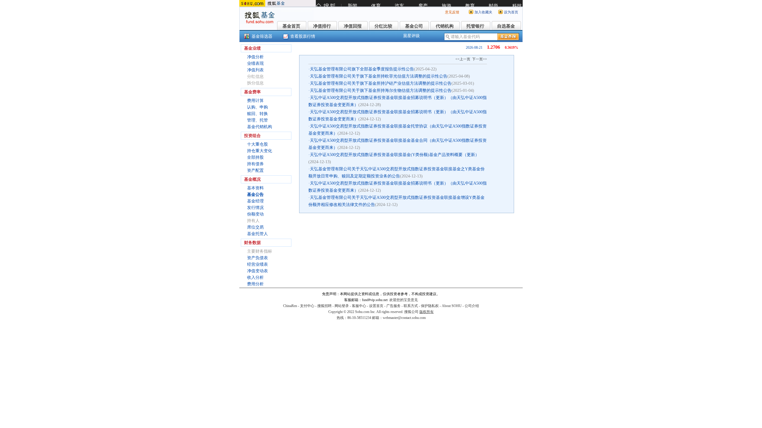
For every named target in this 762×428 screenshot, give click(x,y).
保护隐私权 (430, 306)
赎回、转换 (257, 113)
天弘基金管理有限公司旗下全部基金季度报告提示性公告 (362, 69)
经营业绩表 (257, 264)
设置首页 (376, 306)
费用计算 (255, 100)
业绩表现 (255, 63)
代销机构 (445, 26)
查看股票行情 (302, 36)
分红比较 (383, 26)
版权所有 (426, 312)
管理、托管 (257, 120)
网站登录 (342, 306)
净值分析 (255, 57)
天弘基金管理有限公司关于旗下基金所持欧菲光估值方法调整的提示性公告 (378, 76)
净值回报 (353, 26)
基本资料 (255, 188)
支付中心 (307, 306)
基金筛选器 (262, 36)
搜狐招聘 (324, 306)
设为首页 (511, 12)
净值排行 (322, 26)
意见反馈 (452, 12)
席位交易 (255, 227)
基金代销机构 (259, 127)
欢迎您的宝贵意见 (403, 300)
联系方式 (411, 306)
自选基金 (506, 26)
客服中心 (359, 306)
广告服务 (393, 306)
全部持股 (255, 157)
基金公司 (414, 26)
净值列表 (255, 70)
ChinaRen (290, 306)
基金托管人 (257, 234)
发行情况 (255, 207)
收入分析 (255, 277)
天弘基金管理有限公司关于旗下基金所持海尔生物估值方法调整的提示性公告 (381, 90)
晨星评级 (411, 36)
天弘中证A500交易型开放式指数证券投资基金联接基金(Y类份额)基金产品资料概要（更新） (394, 154)
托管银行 (475, 26)
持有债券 (255, 164)
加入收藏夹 (483, 12)
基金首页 (291, 26)
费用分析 (255, 284)
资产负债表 (257, 258)
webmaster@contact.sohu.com (404, 318)
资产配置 (255, 170)
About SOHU (452, 306)
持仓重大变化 (259, 151)
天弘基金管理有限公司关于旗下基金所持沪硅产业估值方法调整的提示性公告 (381, 83)
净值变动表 (257, 271)
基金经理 (255, 201)
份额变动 (255, 214)
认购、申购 (257, 107)
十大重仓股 (257, 144)
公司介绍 (472, 306)
